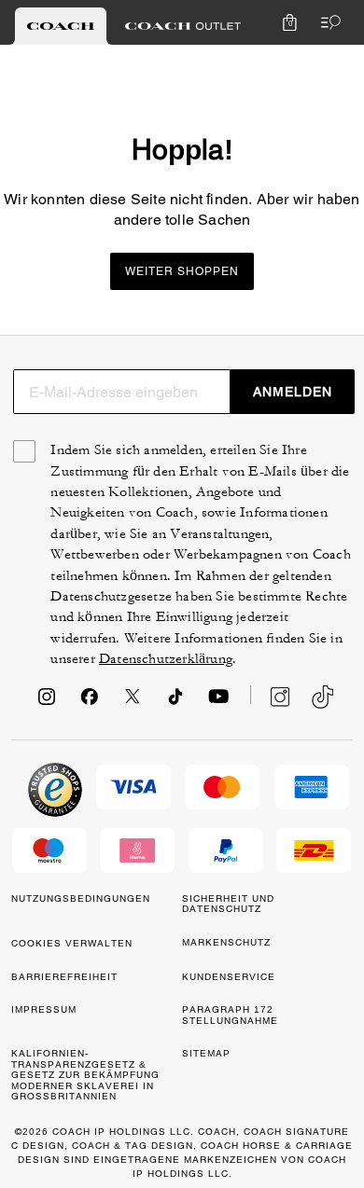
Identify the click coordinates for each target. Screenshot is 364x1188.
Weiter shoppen (182, 271)
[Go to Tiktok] (175, 702)
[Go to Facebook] (89, 702)
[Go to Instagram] (46, 702)
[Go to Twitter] (132, 702)
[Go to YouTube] (218, 702)
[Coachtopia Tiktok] (322, 697)
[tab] (60, 26)
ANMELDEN (292, 391)
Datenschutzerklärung (165, 659)
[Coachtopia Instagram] (270, 696)
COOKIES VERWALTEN (72, 943)
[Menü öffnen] (326, 22)
